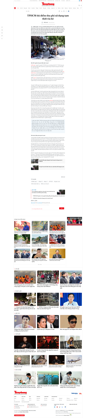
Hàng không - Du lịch (70, 400)
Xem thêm (81, 8)
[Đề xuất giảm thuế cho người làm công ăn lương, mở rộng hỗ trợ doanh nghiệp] (40, 253)
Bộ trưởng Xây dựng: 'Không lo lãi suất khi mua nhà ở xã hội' (56, 260)
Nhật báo (23, 396)
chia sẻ (59, 11)
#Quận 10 (40, 181)
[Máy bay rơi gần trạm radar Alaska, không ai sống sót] (74, 360)
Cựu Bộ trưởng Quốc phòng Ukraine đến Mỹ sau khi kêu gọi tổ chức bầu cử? (25, 350)
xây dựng (51, 100)
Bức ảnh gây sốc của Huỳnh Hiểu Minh (71, 329)
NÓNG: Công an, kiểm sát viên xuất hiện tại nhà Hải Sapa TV (48, 307)
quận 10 (35, 77)
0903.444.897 (44, 405)
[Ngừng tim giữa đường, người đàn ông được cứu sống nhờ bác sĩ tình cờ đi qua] (25, 377)
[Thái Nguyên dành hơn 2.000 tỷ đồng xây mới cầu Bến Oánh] (40, 226)
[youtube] (81, 1)
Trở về (2, 38)
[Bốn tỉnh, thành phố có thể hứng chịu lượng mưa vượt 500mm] (48, 277)
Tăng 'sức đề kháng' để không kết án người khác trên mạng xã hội (21, 232)
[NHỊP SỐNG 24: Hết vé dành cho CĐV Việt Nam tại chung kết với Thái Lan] (57, 239)
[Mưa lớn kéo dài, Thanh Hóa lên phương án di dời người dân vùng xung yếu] (22, 239)
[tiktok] (60, 407)
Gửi (61, 208)
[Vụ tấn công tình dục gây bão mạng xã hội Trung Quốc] (48, 342)
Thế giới (37, 8)
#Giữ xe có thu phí (45, 183)
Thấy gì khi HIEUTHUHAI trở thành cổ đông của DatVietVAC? (24, 330)
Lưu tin (2, 33)
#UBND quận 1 (34, 181)
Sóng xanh (25, 8)
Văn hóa (59, 8)
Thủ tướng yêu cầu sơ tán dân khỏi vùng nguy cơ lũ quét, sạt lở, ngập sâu (57, 232)
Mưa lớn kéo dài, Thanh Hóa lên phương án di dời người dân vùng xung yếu (22, 246)
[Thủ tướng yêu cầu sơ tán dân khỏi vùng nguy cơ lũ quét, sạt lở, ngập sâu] (57, 226)
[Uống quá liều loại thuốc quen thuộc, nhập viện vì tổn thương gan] (71, 377)
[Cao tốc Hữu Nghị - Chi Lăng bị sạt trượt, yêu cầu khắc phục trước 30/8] (40, 239)
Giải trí (63, 8)
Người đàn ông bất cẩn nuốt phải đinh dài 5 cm (47, 386)
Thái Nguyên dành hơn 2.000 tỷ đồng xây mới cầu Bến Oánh (40, 232)
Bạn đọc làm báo (20, 415)
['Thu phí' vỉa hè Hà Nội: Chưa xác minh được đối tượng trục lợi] (34, 167)
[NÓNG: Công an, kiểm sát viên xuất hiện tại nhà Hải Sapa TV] (48, 299)
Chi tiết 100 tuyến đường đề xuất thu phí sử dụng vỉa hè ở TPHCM (50, 161)
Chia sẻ (2, 30)
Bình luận (2, 36)
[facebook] (79, 1)
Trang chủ (15, 8)
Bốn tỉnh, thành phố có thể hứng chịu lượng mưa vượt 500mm (47, 285)
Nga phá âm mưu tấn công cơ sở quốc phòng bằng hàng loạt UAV (39, 366)
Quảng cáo (68, 0)
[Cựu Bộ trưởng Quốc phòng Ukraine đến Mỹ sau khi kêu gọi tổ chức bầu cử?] (25, 342)
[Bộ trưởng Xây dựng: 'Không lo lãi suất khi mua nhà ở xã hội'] (57, 253)
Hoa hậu (74, 8)
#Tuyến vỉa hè (57, 181)
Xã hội (18, 8)
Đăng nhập (33, 202)
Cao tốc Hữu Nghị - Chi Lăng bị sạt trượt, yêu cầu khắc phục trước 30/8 (39, 245)
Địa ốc (29, 8)
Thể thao (48, 8)
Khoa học (70, 8)
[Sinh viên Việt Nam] (75, 393)
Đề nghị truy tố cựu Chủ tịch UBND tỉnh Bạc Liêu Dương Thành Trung (70, 307)
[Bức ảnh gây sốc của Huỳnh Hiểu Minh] (71, 321)
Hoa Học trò (57, 0)
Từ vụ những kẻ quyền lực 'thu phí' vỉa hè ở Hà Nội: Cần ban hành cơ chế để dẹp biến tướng (43, 192)
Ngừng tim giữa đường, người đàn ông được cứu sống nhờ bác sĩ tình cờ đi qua (25, 386)
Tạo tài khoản (39, 202)
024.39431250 (17, 407)
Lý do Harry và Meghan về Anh (45, 329)
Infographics (54, 396)
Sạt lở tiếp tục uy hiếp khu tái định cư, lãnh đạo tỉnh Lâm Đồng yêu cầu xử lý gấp (22, 260)
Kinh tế (21, 8)
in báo (64, 11)
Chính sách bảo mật (73, 404)
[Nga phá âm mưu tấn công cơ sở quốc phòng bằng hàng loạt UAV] (39, 360)
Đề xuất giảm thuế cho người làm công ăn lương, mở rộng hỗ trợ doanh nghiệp (39, 260)
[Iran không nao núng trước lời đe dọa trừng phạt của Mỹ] (22, 360)
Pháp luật (44, 8)
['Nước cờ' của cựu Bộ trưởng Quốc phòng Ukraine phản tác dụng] (57, 360)
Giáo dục (66, 8)
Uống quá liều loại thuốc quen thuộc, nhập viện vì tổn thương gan (70, 386)
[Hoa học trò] (80, 393)
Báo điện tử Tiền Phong (48, 4)
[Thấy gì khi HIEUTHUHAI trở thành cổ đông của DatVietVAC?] (25, 321)
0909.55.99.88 (31, 405)
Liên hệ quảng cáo (31, 404)
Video (78, 8)
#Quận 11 (46, 181)
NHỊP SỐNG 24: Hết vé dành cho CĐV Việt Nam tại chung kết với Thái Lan (57, 246)
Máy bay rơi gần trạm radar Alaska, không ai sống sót (73, 366)
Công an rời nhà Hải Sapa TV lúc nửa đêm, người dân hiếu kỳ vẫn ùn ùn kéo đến (24, 308)
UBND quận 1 (33, 65)
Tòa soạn (63, 0)
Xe (56, 8)
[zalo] (63, 407)
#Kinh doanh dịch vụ (35, 183)
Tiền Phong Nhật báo (42, 0)
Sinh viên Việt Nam (51, 0)
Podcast (38, 396)
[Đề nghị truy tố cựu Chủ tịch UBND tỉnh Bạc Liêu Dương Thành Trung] (71, 299)
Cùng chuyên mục (19, 219)
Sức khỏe (33, 8)
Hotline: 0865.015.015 (33, 0)
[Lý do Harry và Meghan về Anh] (48, 321)
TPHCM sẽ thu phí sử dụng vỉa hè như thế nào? (43, 198)
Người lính (53, 8)
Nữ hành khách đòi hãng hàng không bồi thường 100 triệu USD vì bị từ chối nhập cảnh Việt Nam (70, 351)
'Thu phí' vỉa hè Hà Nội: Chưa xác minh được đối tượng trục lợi (51, 166)
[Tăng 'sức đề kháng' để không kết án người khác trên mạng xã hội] (22, 226)
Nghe (2, 27)
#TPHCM (51, 181)
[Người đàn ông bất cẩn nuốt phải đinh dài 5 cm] (48, 377)
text (62, 11)
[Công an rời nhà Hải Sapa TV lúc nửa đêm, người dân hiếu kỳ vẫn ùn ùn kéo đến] (25, 299)
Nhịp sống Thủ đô (17, 401)
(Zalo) (35, 405)
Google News (69, 11)
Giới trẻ (41, 8)
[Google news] (65, 407)
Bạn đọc (60, 400)
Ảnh (30, 396)
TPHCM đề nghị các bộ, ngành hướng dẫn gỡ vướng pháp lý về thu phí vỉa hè (49, 195)
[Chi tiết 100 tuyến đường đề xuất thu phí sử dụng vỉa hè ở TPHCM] (34, 161)
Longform (46, 396)
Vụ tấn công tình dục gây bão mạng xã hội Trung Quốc (47, 350)
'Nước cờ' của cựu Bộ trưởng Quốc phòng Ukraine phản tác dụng (56, 366)
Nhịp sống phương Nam (25, 401)
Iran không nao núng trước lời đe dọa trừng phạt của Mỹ (22, 366)
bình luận (66, 11)
